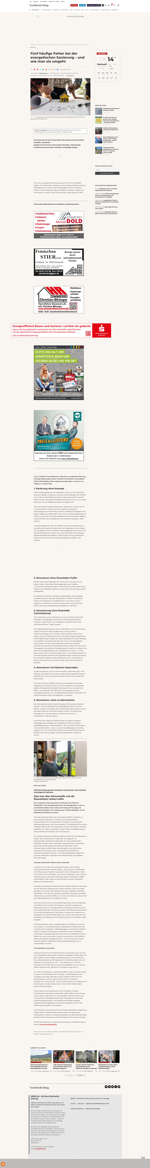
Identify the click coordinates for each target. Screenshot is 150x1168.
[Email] (52, 69)
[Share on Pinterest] (37, 69)
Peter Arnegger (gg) (43, 1071)
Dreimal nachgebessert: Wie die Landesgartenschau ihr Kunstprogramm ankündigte (107, 195)
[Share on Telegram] (49, 69)
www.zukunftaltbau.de (48, 1024)
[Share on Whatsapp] (40, 69)
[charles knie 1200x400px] (75, 28)
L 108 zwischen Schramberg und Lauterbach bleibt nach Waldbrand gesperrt (62, 1066)
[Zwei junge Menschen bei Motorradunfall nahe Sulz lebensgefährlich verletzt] (41, 1056)
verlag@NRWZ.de (40, 1148)
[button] (108, 5)
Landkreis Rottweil (36, 1062)
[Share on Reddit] (46, 69)
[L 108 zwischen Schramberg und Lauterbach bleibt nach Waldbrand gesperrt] (63, 1056)
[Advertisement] (60, 168)
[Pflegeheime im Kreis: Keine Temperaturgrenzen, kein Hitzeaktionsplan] (109, 1056)
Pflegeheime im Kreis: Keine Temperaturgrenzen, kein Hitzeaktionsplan (107, 1066)
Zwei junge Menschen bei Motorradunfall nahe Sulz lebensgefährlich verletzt (38, 1066)
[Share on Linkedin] (43, 69)
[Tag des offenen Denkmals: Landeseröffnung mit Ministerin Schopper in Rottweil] (86, 1056)
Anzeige (34, 47)
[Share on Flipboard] (34, 69)
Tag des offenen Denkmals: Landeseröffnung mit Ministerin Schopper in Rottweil (86, 1066)
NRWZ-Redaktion (65, 1071)
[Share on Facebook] (31, 69)
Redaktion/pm (43, 73)
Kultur (78, 1062)
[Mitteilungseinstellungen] (3, 1164)
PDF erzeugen (59, 75)
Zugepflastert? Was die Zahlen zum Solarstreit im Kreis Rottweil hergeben (107, 202)
